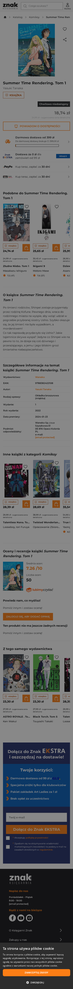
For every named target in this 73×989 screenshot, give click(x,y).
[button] (36, 982)
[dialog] (36, 966)
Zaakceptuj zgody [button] (36, 972)
